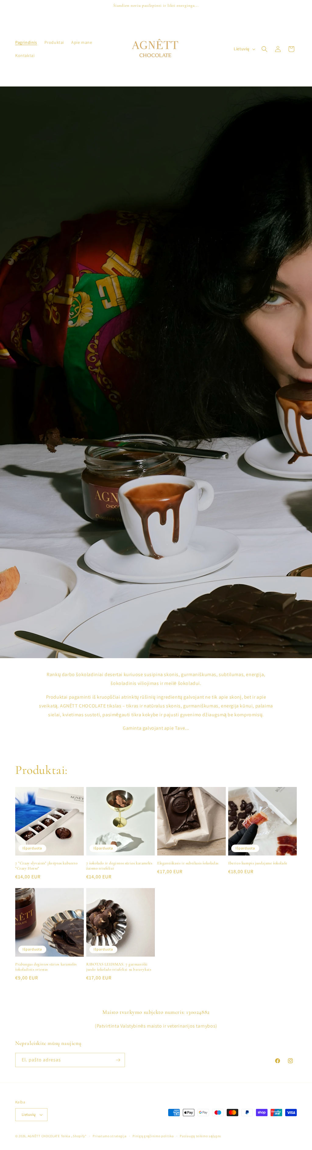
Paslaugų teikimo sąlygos (200, 1136)
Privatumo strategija (109, 1136)
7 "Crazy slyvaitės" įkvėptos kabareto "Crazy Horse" (46, 866)
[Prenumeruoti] (118, 1060)
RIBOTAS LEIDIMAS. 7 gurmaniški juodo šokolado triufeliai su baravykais (118, 967)
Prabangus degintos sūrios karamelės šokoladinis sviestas (46, 967)
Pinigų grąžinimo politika (153, 1136)
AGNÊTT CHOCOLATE (44, 1136)
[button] (264, 49)
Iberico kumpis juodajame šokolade (257, 863)
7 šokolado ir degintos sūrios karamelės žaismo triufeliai (119, 866)
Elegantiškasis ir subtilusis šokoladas (187, 863)
